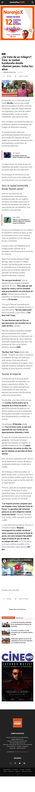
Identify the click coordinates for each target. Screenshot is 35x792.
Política (5, 771)
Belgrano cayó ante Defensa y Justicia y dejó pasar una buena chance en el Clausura (21, 221)
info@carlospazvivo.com (21, 752)
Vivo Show (28, 769)
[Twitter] (19, 763)
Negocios (17, 771)
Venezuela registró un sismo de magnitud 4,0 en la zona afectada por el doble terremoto (21, 640)
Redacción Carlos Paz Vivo (10, 72)
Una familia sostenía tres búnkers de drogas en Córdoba (21, 156)
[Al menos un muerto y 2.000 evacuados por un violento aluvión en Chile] (6, 632)
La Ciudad (22, 769)
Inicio (3, 51)
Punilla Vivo (11, 771)
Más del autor (19, 618)
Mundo (7, 51)
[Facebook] (10, 763)
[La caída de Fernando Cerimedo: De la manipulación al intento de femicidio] (6, 624)
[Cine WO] (17, 661)
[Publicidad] (17, 23)
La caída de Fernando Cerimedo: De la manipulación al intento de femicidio (21, 624)
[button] (32, 2)
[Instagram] (15, 763)
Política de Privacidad (26, 771)
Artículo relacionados (8, 618)
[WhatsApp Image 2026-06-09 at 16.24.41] (17, 701)
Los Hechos (15, 769)
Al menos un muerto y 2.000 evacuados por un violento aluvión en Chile (22, 632)
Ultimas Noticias (7, 769)
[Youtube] (24, 763)
